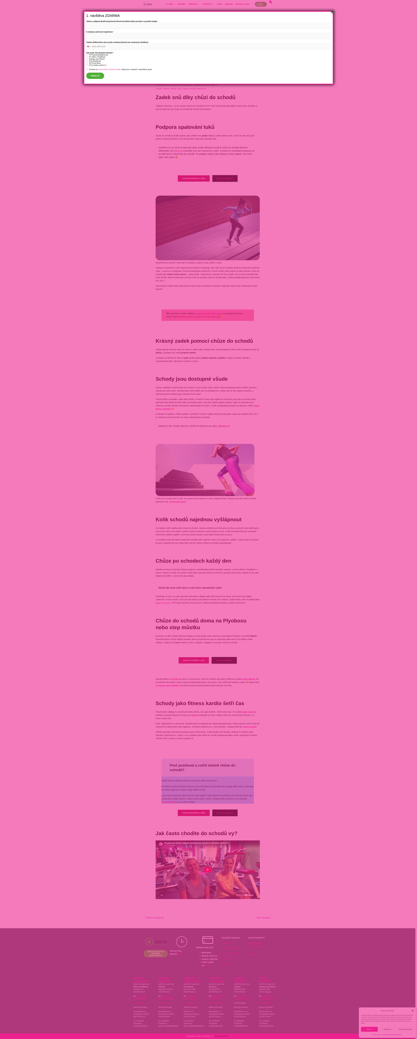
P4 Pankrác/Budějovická (98, 55)
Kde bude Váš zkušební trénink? (100, 53)
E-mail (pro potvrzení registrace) (100, 32)
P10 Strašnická (95, 61)
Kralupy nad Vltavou (97, 59)
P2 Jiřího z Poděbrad (97, 57)
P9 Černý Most (94, 63)
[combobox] (88, 46)
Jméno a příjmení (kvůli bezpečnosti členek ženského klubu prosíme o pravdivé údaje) (122, 21)
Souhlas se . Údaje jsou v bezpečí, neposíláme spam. (120, 69)
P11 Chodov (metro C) (97, 65)
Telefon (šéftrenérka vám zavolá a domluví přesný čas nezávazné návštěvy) (117, 42)
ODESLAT (95, 76)
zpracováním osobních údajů (109, 69)
